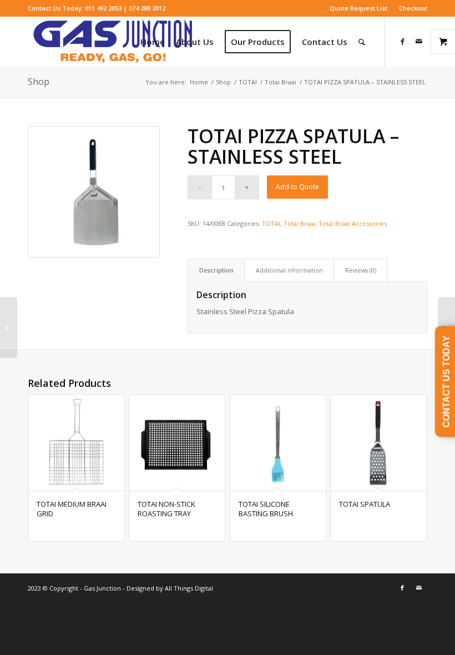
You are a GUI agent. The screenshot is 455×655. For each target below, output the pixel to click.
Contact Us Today (446, 381)
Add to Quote (297, 187)
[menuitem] (358, 8)
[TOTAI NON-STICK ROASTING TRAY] (8, 327)
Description (216, 270)
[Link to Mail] (419, 41)
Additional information (289, 270)
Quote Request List (358, 8)
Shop (38, 81)
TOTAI (271, 223)
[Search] (362, 42)
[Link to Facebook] (402, 41)
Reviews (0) (360, 270)
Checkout (413, 8)
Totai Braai (299, 223)
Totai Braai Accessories (352, 223)
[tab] (216, 270)
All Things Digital (188, 588)
